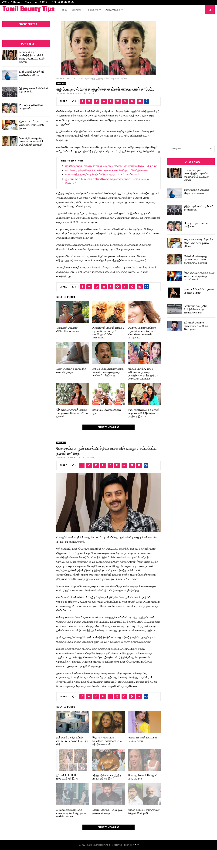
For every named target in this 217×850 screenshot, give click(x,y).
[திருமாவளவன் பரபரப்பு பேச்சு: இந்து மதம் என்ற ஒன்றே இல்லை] (9, 125)
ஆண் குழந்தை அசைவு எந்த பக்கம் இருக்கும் (71, 370)
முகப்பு (64, 9)
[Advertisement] (191, 75)
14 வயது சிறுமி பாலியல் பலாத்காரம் (31, 106)
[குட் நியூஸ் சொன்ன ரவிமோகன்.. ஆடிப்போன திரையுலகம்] (174, 326)
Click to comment (108, 427)
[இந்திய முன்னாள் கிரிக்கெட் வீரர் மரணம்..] (9, 92)
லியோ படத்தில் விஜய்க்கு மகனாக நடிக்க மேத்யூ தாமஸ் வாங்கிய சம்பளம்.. (71, 813)
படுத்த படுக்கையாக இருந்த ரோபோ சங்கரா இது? (106, 776)
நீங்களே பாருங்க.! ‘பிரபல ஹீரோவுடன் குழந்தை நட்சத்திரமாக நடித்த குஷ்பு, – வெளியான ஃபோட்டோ (143, 373)
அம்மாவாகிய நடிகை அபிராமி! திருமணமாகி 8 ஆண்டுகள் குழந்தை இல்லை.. (143, 413)
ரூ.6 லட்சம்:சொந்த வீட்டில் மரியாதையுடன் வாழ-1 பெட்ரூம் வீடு (72, 740)
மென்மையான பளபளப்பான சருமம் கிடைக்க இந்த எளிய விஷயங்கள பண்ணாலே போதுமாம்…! (142, 332)
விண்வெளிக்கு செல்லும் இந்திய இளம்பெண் (31, 73)
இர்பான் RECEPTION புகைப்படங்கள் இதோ (67, 776)
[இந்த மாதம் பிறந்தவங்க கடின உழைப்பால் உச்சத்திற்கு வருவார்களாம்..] (174, 276)
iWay (136, 845)
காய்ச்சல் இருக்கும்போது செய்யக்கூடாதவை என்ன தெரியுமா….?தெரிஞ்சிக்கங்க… (108, 170)
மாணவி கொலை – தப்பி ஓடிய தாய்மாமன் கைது (107, 811)
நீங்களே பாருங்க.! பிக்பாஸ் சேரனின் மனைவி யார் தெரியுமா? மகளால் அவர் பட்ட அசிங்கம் (111, 166)
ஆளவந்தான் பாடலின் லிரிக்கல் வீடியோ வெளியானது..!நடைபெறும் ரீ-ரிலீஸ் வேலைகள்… (108, 332)
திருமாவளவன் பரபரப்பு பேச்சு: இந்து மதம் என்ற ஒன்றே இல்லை (34, 124)
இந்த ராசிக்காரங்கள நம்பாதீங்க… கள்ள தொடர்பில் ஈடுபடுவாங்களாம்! (107, 740)
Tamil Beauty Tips (28, 9)
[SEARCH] (211, 149)
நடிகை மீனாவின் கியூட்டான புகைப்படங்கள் (142, 739)
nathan (62, 93)
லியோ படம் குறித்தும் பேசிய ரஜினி (106, 411)
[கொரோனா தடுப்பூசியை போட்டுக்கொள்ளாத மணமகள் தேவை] (174, 309)
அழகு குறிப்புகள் (112, 9)
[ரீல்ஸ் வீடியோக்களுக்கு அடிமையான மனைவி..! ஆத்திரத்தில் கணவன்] (9, 141)
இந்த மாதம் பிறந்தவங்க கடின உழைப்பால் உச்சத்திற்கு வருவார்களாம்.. (199, 276)
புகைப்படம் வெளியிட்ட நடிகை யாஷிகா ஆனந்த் (199, 290)
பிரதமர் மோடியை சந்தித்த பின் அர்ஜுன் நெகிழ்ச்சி (144, 811)
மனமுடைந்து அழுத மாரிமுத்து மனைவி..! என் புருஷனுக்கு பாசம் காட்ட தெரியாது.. (108, 372)
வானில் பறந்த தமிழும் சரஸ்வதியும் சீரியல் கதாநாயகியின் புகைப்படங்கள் (102, 175)
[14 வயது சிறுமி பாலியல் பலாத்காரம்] (9, 108)
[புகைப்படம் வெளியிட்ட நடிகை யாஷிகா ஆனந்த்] (174, 293)
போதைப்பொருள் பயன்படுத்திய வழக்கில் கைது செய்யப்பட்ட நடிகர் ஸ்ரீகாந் (32, 56)
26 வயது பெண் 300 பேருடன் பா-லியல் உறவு (143, 776)
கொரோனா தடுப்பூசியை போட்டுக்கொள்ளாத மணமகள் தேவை (196, 309)
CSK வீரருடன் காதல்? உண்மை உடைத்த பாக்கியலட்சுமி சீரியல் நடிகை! (72, 413)
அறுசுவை (76, 9)
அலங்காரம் (93, 9)
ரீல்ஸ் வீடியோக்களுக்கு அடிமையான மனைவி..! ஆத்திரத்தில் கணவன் (31, 141)
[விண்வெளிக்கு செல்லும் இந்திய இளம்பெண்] (9, 75)
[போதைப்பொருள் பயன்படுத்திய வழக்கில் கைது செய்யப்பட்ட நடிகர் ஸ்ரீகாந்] (9, 55)
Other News (61, 83)
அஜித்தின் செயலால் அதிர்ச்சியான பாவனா (67, 329)
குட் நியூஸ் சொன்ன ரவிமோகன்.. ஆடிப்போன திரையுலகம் (196, 325)
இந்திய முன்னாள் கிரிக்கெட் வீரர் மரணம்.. (34, 89)
